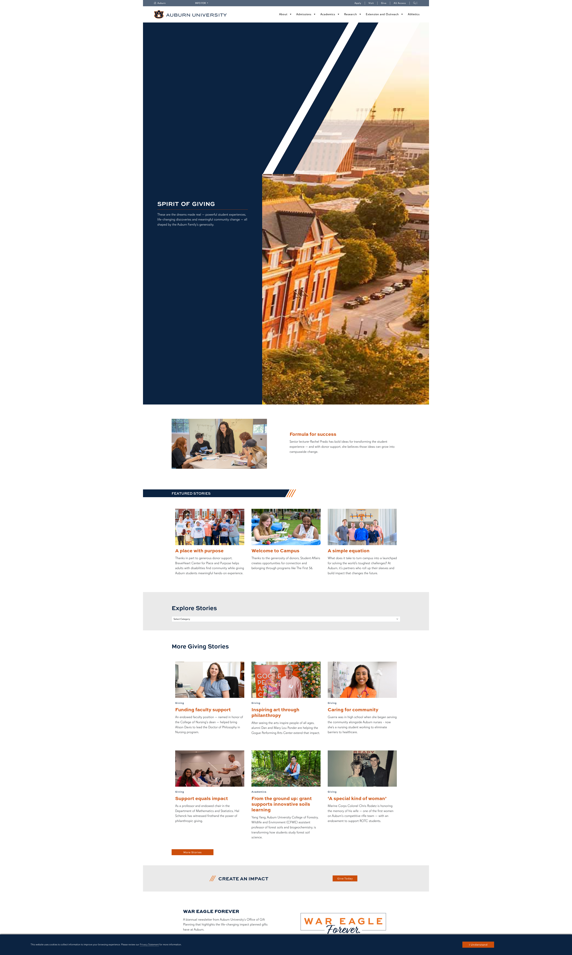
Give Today (345, 878)
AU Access (400, 3)
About (283, 14)
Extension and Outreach (382, 14)
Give (385, 3)
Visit (371, 3)
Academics (327, 14)
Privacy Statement (149, 944)
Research (350, 14)
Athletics (414, 14)
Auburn (163, 3)
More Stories (192, 852)
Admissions (303, 14)
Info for (202, 3)
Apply (358, 3)
